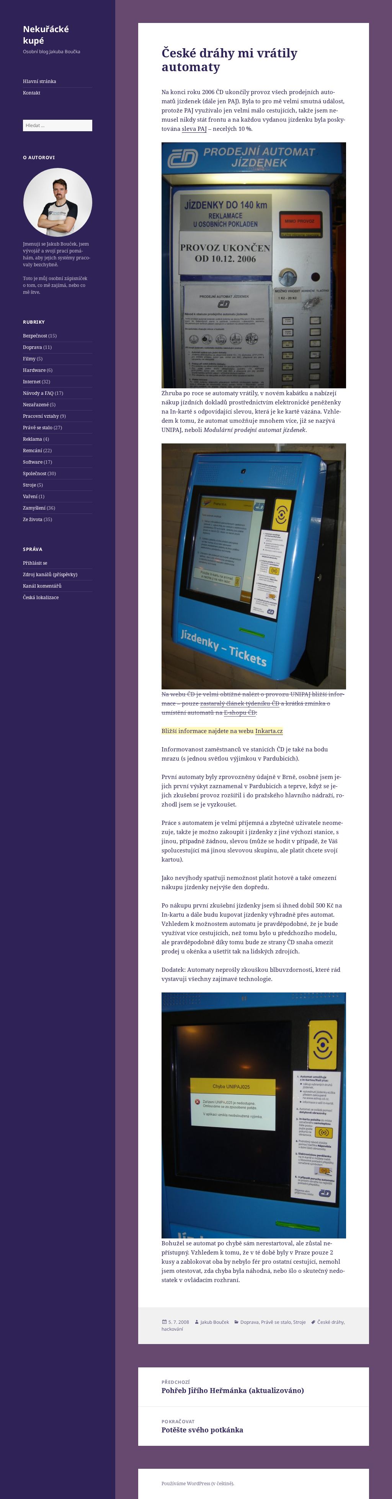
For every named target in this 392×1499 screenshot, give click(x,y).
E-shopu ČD (240, 712)
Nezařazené (36, 404)
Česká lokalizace (41, 597)
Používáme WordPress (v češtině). (198, 1483)
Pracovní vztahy (41, 416)
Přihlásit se (35, 563)
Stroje (29, 485)
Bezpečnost (35, 335)
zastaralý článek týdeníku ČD (239, 703)
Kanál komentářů (42, 586)
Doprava (32, 347)
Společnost (34, 473)
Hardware (34, 370)
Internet (32, 381)
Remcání (32, 450)
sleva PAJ (194, 128)
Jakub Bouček (215, 1322)
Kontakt (31, 93)
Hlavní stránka (39, 81)
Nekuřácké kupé (46, 34)
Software (32, 462)
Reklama (32, 439)
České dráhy (330, 1322)
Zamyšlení (34, 508)
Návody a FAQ (38, 393)
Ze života (32, 519)
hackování (172, 1329)
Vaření (30, 496)
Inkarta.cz (269, 731)
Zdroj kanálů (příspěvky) (50, 574)
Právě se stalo (37, 427)
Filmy (29, 358)
